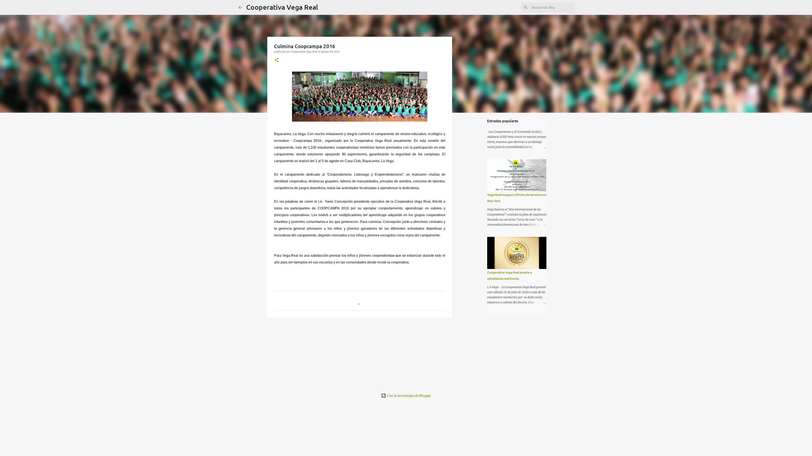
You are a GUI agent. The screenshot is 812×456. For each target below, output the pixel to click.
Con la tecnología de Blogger (408, 396)
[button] (276, 60)
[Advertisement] (360, 353)
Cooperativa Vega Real (282, 7)
